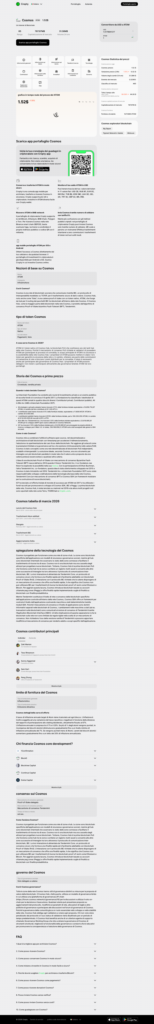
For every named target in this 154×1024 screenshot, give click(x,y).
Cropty (42, 973)
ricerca (55, 466)
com (68, 491)
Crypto (63, 491)
